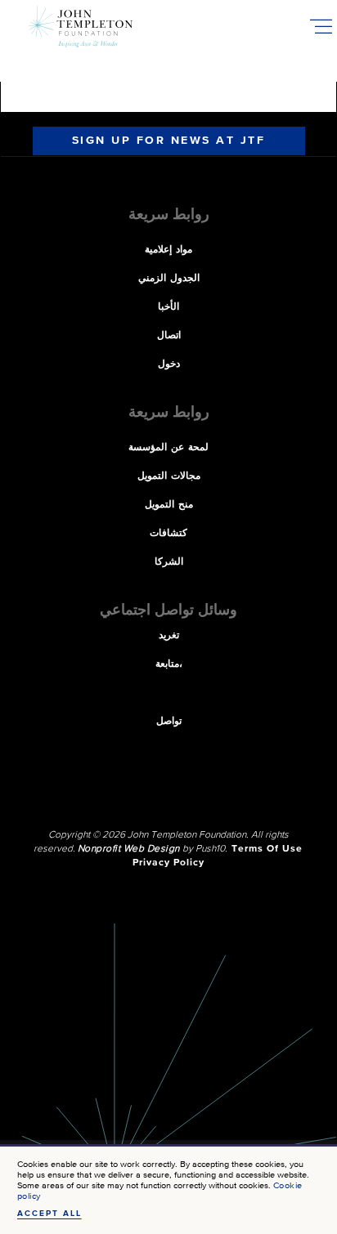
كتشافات (168, 534)
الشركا (169, 562)
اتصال (169, 336)
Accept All (49, 1213)
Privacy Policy (168, 863)
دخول (169, 364)
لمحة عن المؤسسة (168, 448)
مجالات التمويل (168, 476)
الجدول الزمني (169, 279)
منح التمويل (169, 505)
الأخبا (168, 307)
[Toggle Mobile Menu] (320, 26)
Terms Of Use (267, 849)
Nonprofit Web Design (129, 849)
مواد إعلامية (168, 250)
